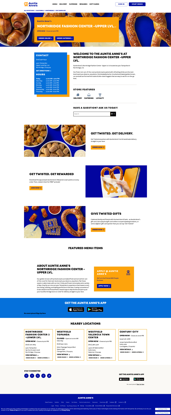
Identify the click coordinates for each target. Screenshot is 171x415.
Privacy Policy (66, 410)
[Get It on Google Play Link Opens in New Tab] (95, 309)
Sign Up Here (41, 313)
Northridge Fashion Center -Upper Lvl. (76, 26)
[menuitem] (49, 402)
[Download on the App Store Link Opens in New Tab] (76, 309)
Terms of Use (14, 410)
